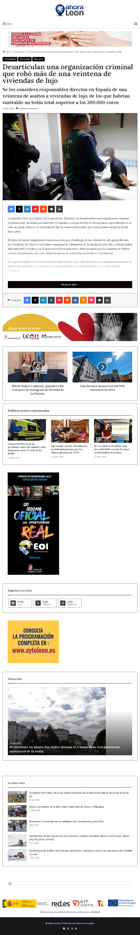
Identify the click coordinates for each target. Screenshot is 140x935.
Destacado (19, 51)
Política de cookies (75, 912)
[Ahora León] (70, 10)
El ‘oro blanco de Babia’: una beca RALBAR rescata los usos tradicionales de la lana (111, 449)
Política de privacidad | (52, 912)
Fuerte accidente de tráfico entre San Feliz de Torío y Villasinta (66, 806)
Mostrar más (69, 284)
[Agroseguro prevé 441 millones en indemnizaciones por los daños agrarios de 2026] (70, 431)
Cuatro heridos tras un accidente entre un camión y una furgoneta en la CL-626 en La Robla (27, 448)
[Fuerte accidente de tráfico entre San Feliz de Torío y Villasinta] (17, 811)
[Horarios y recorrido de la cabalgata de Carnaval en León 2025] (17, 826)
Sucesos (38, 59)
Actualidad (10, 59)
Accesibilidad (93, 912)
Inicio (8, 51)
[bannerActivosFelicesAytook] (70, 326)
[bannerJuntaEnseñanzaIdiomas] (33, 574)
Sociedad (25, 59)
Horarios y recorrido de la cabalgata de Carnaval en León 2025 (66, 821)
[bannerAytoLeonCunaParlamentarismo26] (33, 662)
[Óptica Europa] (70, 38)
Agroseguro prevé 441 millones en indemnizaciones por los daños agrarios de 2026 (69, 449)
